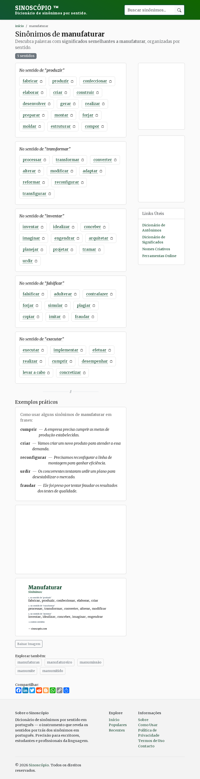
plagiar (83, 305)
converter (102, 159)
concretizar (70, 372)
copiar (29, 316)
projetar (61, 249)
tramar (89, 249)
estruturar (61, 126)
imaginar (31, 238)
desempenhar (95, 361)
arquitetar (98, 238)
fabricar (30, 81)
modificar (59, 171)
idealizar (61, 226)
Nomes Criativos (156, 249)
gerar (65, 103)
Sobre (143, 720)
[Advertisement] (70, 539)
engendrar (64, 238)
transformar (67, 159)
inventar (31, 226)
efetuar (99, 350)
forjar (87, 115)
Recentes (117, 730)
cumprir (60, 361)
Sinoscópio (51, 9)
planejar (31, 249)
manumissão (90, 662)
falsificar (31, 294)
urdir (28, 261)
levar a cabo (34, 372)
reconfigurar (67, 182)
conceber (92, 226)
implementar (66, 350)
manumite (26, 671)
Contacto (146, 746)
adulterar (63, 294)
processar (32, 159)
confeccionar (95, 81)
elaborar (31, 92)
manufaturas (28, 662)
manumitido (52, 671)
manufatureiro (59, 662)
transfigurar (34, 193)
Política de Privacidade (148, 733)
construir (85, 92)
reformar (31, 182)
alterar (29, 171)
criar (57, 92)
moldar (29, 126)
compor (92, 126)
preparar (31, 115)
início (19, 26)
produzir (60, 81)
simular (55, 305)
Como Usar (148, 725)
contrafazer (97, 294)
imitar (55, 316)
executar (31, 350)
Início (114, 720)
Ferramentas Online (159, 256)
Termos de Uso (151, 741)
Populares (118, 725)
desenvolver (34, 103)
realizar (92, 103)
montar (61, 115)
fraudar (82, 316)
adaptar (90, 171)
